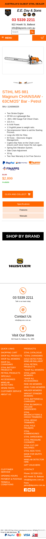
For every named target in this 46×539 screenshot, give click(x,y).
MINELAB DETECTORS (7, 383)
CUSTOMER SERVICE (11, 391)
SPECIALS (5, 376)
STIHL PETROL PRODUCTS (31, 365)
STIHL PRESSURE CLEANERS (32, 441)
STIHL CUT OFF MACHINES (31, 446)
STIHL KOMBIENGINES (31, 432)
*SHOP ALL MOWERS (34, 370)
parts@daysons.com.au (34, 485)
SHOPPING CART (9, 352)
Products (30, 349)
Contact (29, 469)
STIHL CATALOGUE (33, 352)
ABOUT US (6, 394)
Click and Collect (15, 194)
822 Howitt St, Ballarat (23, 24)
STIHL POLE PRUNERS (29, 427)
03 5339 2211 (23, 20)
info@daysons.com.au (23, 28)
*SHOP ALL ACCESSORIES (31, 379)
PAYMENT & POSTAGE (11, 479)
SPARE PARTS (7, 388)
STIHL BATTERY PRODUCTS (8, 368)
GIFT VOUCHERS (32, 465)
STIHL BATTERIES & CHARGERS (33, 400)
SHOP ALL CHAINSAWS (7, 363)
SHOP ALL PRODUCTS (11, 356)
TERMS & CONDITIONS (7, 483)
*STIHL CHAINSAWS (33, 356)
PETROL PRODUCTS (10, 373)
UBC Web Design (12, 532)
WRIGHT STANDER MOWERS (33, 394)
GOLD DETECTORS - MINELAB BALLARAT (33, 360)
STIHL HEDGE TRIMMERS (30, 421)
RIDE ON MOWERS (33, 384)
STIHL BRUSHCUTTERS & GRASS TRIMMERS (33, 414)
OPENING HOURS (9, 476)
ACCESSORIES (8, 379)
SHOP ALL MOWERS (10, 359)
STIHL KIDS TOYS (32, 451)
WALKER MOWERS (33, 390)
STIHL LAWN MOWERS (30, 374)
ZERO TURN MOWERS (34, 387)
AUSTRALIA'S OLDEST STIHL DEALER (23, 4)
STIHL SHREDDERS (33, 437)
